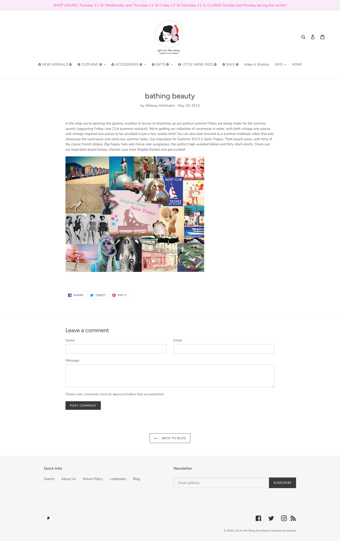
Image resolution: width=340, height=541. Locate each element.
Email (177, 340)
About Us (68, 479)
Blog (136, 479)
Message (72, 360)
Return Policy (93, 479)
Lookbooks (118, 479)
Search (49, 479)
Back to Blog (173, 438)
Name (70, 340)
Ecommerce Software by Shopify (276, 530)
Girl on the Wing (245, 530)
